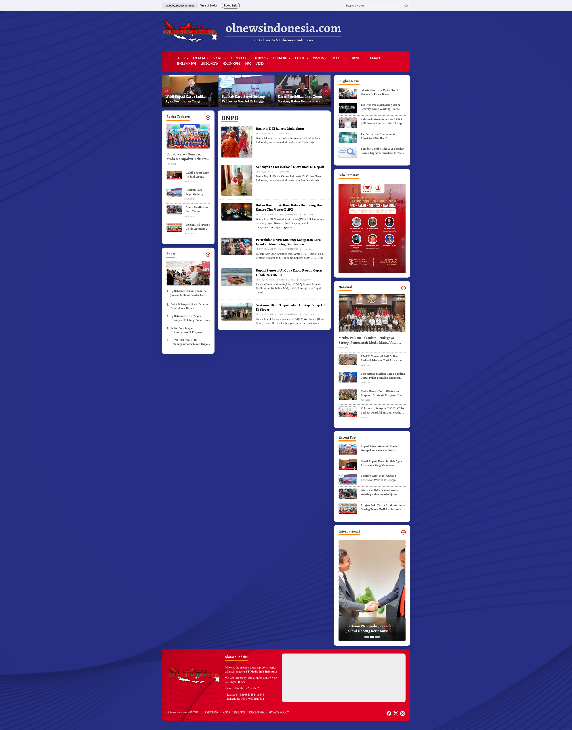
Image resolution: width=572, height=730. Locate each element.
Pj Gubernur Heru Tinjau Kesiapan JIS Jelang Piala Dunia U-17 (190, 318)
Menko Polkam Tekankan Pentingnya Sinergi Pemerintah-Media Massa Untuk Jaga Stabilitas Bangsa (368, 340)
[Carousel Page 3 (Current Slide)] (377, 637)
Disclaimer (256, 712)
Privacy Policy (279, 712)
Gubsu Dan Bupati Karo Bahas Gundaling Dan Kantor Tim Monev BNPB (289, 207)
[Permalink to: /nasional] (403, 288)
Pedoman (211, 712)
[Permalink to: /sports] (208, 254)
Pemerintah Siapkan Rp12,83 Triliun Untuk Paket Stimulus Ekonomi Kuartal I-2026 (383, 376)
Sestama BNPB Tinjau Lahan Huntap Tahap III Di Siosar (290, 307)
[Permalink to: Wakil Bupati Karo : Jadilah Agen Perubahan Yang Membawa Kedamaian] (174, 174)
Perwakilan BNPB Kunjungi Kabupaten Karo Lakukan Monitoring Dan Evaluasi (288, 241)
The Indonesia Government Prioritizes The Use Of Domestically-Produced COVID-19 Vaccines (382, 136)
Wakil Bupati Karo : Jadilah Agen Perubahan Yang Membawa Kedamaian (197, 175)
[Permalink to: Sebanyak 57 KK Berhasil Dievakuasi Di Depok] (236, 180)
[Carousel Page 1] (366, 637)
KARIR (226, 712)
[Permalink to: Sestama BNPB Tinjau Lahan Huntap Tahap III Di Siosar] (236, 312)
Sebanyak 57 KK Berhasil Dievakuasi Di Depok (290, 166)
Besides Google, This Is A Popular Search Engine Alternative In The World (382, 151)
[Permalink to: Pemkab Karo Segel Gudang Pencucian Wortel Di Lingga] (174, 192)
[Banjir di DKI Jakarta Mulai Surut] (317, 142)
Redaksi (239, 712)
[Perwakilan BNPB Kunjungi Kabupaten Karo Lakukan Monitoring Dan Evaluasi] (326, 257)
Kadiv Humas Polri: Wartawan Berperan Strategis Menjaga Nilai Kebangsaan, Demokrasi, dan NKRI (383, 393)
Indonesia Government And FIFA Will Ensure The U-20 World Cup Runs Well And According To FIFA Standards (382, 121)
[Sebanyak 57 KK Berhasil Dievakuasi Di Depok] (321, 180)
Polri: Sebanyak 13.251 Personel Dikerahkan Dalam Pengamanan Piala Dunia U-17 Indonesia (189, 306)
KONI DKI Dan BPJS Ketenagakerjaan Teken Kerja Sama (189, 342)
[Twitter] (396, 714)
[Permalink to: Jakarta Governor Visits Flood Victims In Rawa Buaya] (348, 93)
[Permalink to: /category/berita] (208, 117)
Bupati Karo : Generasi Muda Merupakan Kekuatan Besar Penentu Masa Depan (187, 156)
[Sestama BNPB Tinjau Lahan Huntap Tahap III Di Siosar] (321, 323)
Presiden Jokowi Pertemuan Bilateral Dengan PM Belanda (369, 628)
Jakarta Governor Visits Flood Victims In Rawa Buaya (379, 92)
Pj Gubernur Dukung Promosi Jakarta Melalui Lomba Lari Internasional (188, 293)
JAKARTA (268, 133)
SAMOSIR (269, 279)
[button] (406, 5)
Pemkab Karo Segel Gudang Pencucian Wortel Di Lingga (187, 99)
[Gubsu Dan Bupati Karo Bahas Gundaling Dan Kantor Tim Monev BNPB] (294, 227)
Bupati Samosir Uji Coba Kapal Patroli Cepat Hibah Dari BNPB (289, 272)
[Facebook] (389, 714)
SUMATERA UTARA (274, 214)
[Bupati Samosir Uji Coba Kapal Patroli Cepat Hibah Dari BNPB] (265, 292)
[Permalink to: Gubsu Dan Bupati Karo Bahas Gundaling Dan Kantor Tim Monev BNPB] (236, 212)
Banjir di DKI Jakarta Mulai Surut (280, 128)
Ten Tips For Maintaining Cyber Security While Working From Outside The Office (380, 107)
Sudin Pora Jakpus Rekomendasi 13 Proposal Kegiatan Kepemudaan (186, 330)
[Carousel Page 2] (372, 637)
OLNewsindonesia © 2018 (183, 712)
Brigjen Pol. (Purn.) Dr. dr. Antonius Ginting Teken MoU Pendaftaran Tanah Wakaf (300, 99)
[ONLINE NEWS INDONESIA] (190, 31)
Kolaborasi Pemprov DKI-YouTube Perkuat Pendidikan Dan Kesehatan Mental (383, 410)
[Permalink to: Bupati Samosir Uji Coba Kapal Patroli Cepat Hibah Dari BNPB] (236, 277)
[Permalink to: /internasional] (403, 532)
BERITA (259, 133)
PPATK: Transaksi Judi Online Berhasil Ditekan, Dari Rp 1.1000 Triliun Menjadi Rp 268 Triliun (381, 358)
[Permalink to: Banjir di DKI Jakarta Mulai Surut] (236, 142)
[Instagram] (403, 714)
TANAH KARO (291, 214)
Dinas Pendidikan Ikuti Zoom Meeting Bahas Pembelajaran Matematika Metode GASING (244, 99)
